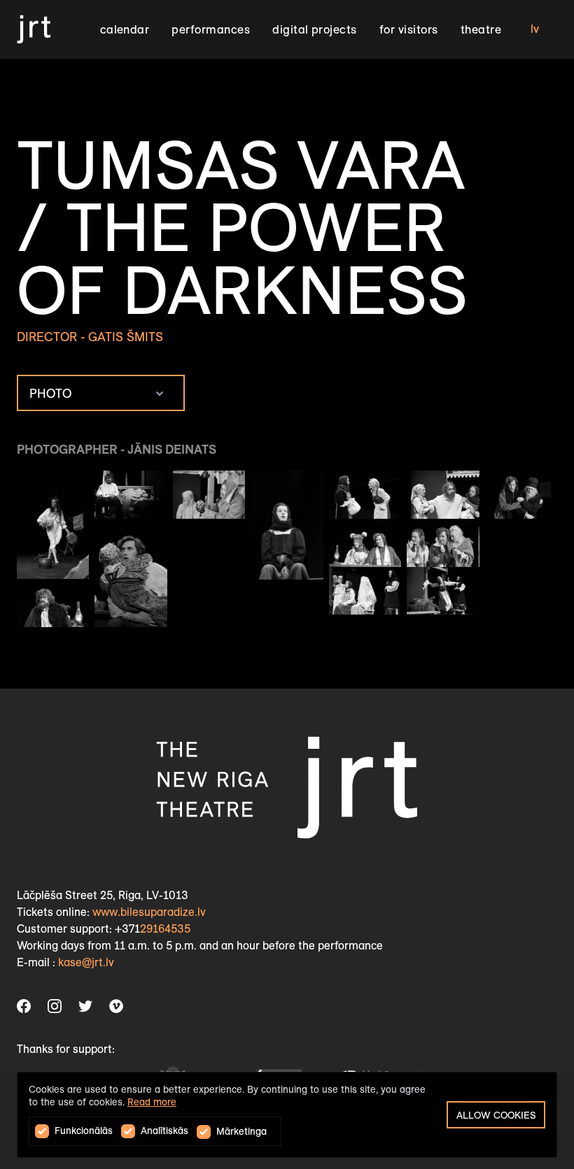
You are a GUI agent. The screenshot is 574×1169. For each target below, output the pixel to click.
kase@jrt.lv (86, 962)
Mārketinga (241, 1131)
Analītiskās (164, 1131)
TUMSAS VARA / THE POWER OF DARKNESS (242, 227)
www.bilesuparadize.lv (149, 912)
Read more (151, 1102)
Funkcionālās (84, 1131)
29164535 (165, 929)
